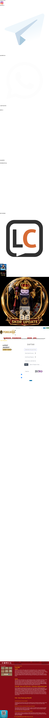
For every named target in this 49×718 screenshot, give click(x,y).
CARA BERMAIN (44, 662)
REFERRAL (39, 338)
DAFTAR (47, 327)
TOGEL (20, 338)
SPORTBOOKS (26, 338)
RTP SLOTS (16, 662)
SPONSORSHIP (45, 663)
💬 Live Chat (17, 332)
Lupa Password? (17, 336)
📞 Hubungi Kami (18, 334)
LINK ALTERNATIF (35, 662)
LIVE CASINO (13, 338)
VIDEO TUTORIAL (18, 663)
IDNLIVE (9, 338)
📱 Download (17, 330)
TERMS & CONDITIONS (25, 662)
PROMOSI (42, 338)
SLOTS (30, 338)
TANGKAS (22, 338)
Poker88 (16, 678)
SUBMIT (30, 380)
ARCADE (17, 338)
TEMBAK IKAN (34, 338)
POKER (6, 338)
